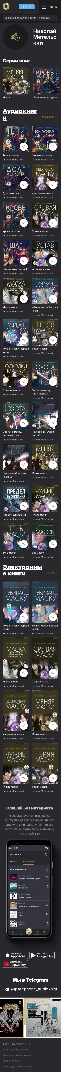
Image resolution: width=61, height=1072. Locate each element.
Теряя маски (39, 348)
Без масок (38, 552)
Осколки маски (11, 390)
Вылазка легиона (42, 155)
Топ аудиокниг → (49, 116)
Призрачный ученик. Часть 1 (44, 433)
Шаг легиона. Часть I (15, 269)
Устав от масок (41, 269)
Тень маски (9, 552)
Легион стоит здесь (45, 97)
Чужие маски (39, 514)
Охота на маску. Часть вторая (12, 433)
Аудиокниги (20, 114)
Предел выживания (14, 514)
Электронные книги (22, 570)
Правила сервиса (12, 1060)
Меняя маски (39, 473)
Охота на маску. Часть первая (41, 392)
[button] (27, 6)
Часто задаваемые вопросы (17, 1066)
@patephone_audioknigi (34, 989)
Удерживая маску (42, 193)
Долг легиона (11, 193)
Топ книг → (52, 572)
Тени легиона (11, 155)
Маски (6, 97)
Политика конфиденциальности (19, 1055)
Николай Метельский (13, 159)
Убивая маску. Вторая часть (45, 309)
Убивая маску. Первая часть (16, 350)
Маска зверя (10, 307)
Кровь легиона (11, 231)
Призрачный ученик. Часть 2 (14, 475)
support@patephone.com (15, 1049)
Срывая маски (40, 231)
